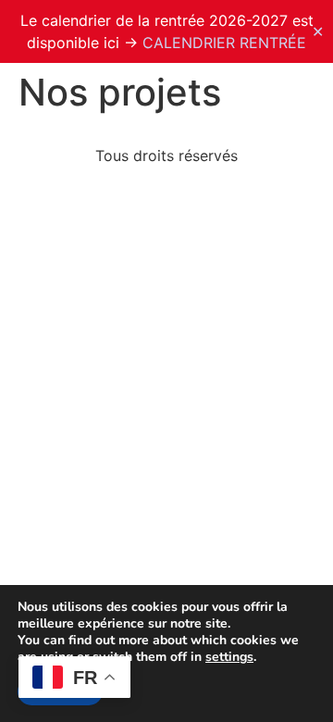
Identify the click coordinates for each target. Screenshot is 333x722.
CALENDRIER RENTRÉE (224, 42)
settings (229, 657)
